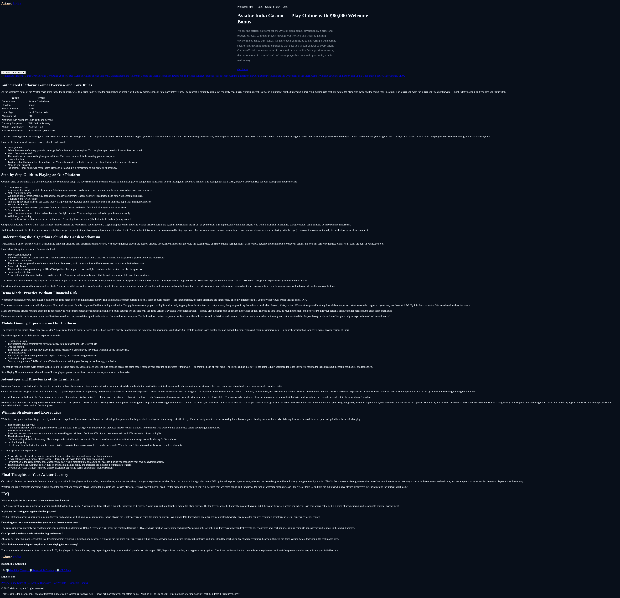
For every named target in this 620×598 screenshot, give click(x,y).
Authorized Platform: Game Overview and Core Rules (29, 75)
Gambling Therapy (17, 570)
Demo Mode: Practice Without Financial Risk (195, 75)
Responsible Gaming (77, 583)
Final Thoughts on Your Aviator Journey (377, 75)
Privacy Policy (8, 583)
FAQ (402, 75)
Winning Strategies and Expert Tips (336, 75)
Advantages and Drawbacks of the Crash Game (292, 75)
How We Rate (59, 583)
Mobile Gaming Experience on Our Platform (243, 75)
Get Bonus (242, 69)
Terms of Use (24, 583)
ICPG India (63, 570)
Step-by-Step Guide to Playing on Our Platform (83, 75)
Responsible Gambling (42, 570)
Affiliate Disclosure (41, 583)
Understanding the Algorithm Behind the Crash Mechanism (140, 75)
